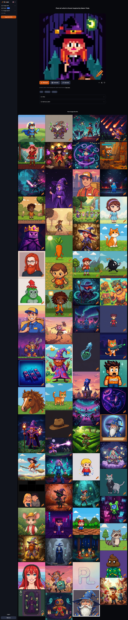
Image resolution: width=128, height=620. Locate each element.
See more (67, 87)
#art (41, 92)
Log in (8, 614)
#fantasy (47, 92)
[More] (99, 82)
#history (54, 92)
